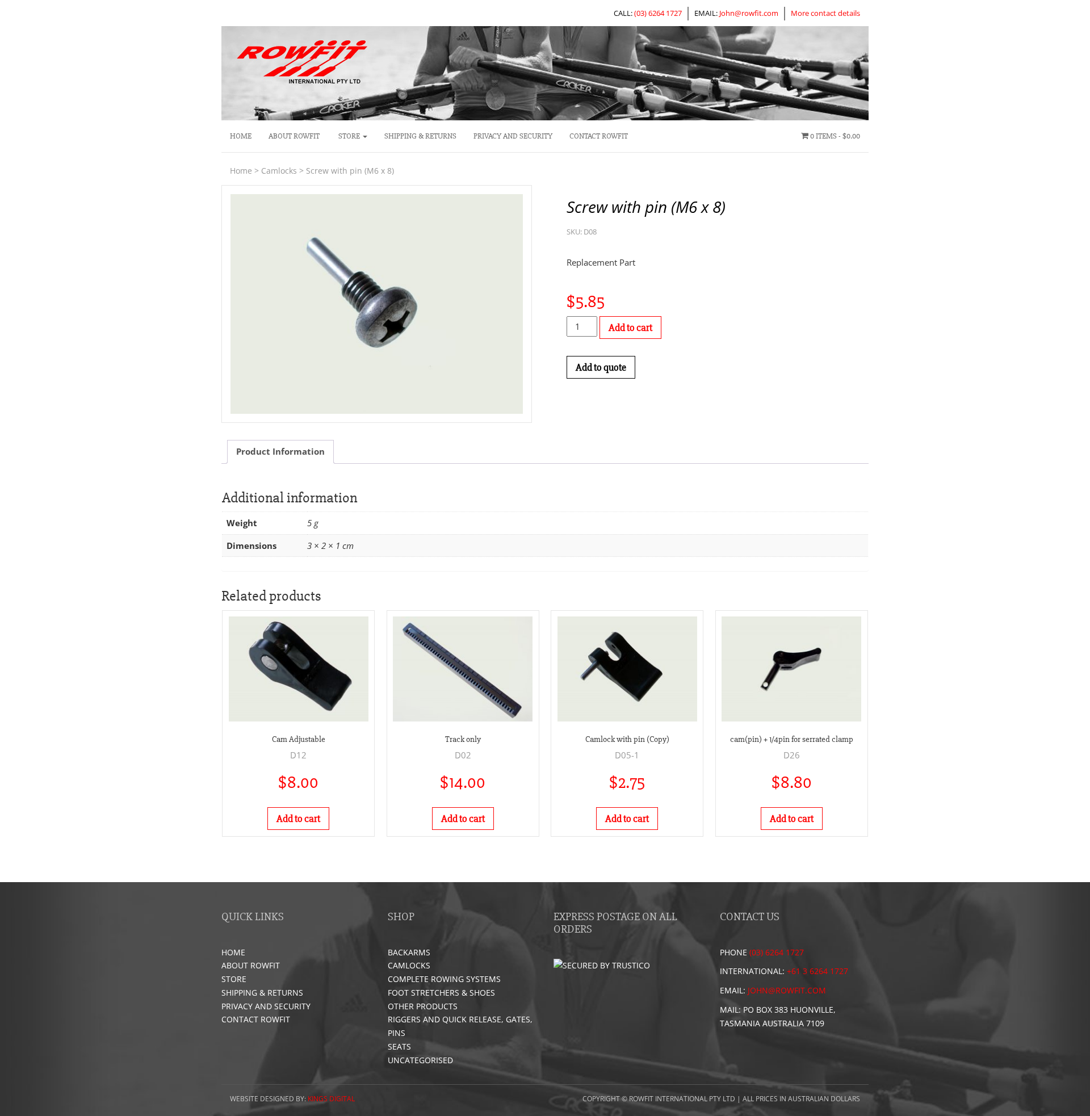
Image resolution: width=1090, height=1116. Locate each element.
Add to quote (601, 367)
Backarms (409, 952)
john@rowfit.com (787, 990)
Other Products (423, 1006)
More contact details (825, 13)
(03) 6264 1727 (658, 13)
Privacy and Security (512, 136)
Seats (399, 1046)
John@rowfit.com (748, 13)
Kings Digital (331, 1099)
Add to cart (630, 327)
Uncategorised (420, 1060)
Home (240, 136)
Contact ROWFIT (598, 136)
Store (349, 136)
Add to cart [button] (298, 818)
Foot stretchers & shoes (441, 992)
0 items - (834, 136)
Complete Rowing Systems (444, 979)
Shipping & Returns (420, 136)
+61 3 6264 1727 (817, 971)
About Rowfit (294, 136)
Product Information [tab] (280, 451)
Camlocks (279, 170)
